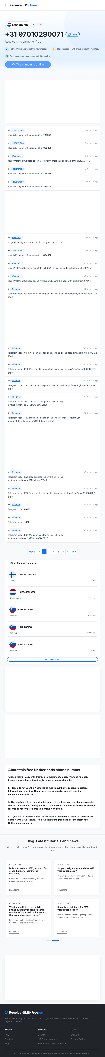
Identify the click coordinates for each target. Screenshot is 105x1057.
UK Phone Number (47, 1036)
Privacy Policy (78, 1036)
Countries (43, 1032)
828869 (47, 173)
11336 (27, 522)
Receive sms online (18, 780)
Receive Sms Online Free (61, 1051)
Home (32, 551)
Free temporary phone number (35, 1051)
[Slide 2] (57, 937)
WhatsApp (16, 156)
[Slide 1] (49, 937)
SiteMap (75, 1032)
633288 (47, 148)
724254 (47, 135)
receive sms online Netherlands (80, 805)
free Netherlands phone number (53, 770)
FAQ (7, 1032)
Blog (7, 1041)
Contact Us (10, 1036)
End (74, 551)
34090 (27, 509)
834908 (47, 255)
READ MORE (14, 890)
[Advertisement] (52, 101)
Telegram (16, 289)
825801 (47, 186)
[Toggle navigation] (96, 5)
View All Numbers (52, 659)
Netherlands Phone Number (52, 1041)
